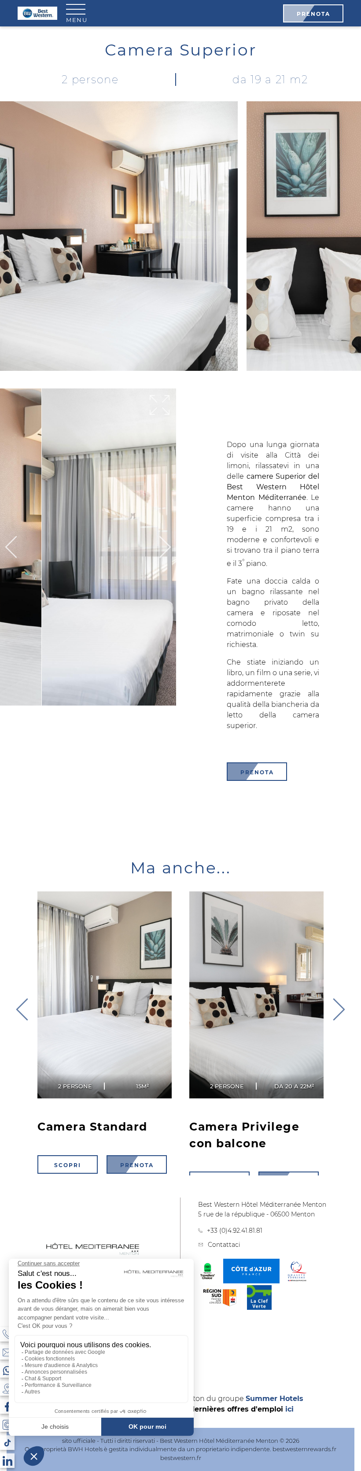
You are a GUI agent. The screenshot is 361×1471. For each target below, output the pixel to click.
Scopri (67, 1164)
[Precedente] (11, 548)
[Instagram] (7, 1424)
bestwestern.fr (180, 1457)
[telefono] (7, 1334)
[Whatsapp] (7, 1370)
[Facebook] (7, 1406)
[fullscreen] (159, 405)
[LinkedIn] (7, 1460)
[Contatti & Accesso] (7, 1352)
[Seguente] (165, 548)
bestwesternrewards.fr (304, 1449)
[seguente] (22, 1010)
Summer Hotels (274, 1398)
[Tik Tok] (7, 1442)
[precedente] (339, 1010)
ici (289, 1409)
